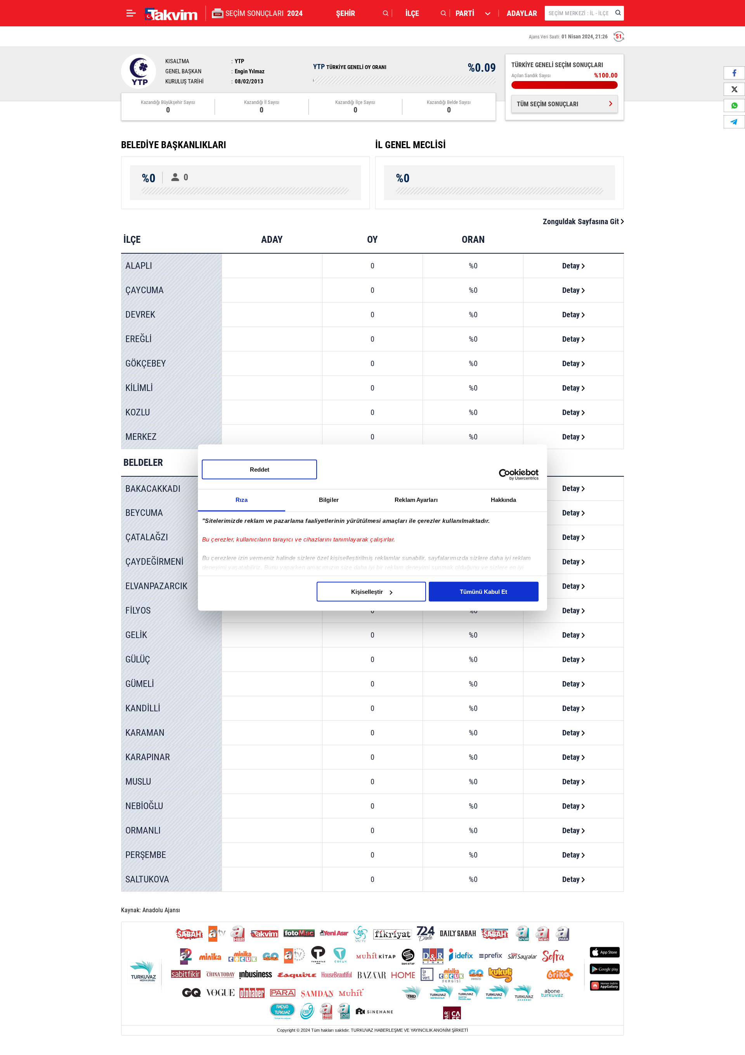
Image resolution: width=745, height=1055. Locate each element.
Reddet (259, 469)
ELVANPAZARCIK (156, 586)
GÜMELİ (139, 683)
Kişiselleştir (367, 591)
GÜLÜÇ (137, 659)
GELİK (136, 635)
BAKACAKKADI (152, 488)
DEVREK (140, 314)
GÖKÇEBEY (145, 363)
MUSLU (138, 781)
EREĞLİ (138, 339)
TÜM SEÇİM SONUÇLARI (547, 104)
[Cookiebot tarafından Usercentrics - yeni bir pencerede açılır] (505, 474)
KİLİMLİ (139, 387)
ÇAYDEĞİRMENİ (154, 561)
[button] (360, 13)
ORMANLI (143, 830)
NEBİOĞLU (144, 806)
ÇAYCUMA (144, 290)
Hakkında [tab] (503, 499)
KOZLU (137, 412)
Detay (572, 265)
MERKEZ (141, 436)
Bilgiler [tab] (329, 499)
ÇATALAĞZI (146, 537)
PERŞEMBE (145, 854)
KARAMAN (145, 732)
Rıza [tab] (242, 499)
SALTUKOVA (147, 879)
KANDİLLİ (142, 708)
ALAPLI (138, 265)
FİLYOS (138, 610)
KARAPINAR (147, 757)
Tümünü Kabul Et (483, 591)
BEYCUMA (144, 512)
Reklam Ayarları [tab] (416, 499)
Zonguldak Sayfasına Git (582, 221)
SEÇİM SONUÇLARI (264, 13)
